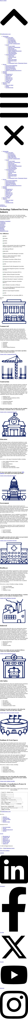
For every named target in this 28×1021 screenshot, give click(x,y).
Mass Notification (12, 41)
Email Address (4, 798)
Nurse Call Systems (12, 59)
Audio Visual (11, 55)
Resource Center (6, 82)
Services (4, 64)
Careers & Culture (9, 85)
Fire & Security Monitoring (11, 65)
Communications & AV (10, 54)
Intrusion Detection (12, 49)
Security (7, 44)
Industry (3, 803)
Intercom (10, 58)
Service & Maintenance (10, 68)
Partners (7, 86)
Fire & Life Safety (9, 37)
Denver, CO (8, 76)
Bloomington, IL (9, 74)
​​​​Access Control (11, 46)
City (2, 801)
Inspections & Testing (10, 66)
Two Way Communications (14, 43)
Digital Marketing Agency (9, 848)
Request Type (4, 806)
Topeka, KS (8, 81)
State (2, 802)
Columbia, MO (8, 75)
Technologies (5, 36)
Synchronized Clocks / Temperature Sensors (17, 63)
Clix (1, 848)
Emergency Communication (14, 47)
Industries (5, 71)
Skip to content (3, 0)
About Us (5, 83)
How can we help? (5, 807)
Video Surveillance (12, 52)
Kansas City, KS (9, 79)
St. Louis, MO (8, 80)
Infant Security (11, 48)
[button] (14, 119)
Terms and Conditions (4, 850)
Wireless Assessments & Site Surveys (13, 70)
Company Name (5, 799)
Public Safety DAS (12, 42)
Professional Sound (12, 60)
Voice (9, 61)
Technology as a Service (10, 69)
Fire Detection (11, 38)
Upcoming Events (9, 87)
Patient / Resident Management (14, 51)
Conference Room (12, 57)
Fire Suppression (11, 40)
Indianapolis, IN (8, 77)
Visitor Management (12, 53)
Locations (5, 72)
